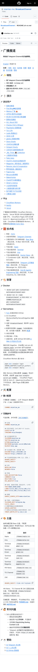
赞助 (15, 70)
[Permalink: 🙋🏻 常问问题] (1, 609)
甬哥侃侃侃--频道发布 (14, 169)
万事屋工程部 (11, 194)
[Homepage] (19, 3)
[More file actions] (35, 43)
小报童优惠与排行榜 (13, 188)
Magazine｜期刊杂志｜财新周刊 (17, 164)
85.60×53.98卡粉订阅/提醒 (16, 117)
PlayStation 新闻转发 (13, 128)
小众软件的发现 (11, 186)
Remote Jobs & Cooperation (16, 166)
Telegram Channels (24, 237)
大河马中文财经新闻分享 (14, 150)
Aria (18, 252)
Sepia (16, 247)
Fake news (10, 158)
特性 (9, 68)
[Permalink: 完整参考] (1, 413)
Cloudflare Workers (13, 203)
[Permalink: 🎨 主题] (1, 518)
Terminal (20, 250)
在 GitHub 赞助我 (12, 650)
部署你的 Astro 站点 (16, 224)
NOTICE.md (11, 604)
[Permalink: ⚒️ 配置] (1, 389)
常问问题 (9, 70)
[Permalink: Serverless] (1, 309)
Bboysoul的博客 (12, 175)
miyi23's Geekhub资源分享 (16, 161)
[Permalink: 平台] (1, 198)
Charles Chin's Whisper (14, 125)
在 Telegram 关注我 (13, 645)
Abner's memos (12, 183)
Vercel (8, 208)
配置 (29, 68)
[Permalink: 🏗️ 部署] (1, 279)
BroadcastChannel (23, 9)
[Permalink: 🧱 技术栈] (1, 228)
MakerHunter (11, 177)
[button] (32, 363)
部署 (25, 68)
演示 (14, 68)
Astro (13, 234)
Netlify (8, 205)
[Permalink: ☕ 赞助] (1, 639)
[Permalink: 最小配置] (1, 395)
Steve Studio (11, 142)
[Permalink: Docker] (1, 285)
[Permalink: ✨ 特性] (1, 75)
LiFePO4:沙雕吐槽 (12, 144)
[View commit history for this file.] (35, 33)
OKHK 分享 (10, 136)
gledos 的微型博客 (13, 139)
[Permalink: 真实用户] (1, 101)
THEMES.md (23, 602)
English (5, 64)
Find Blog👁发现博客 (13, 108)
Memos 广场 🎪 (12, 111)
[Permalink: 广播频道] (1, 50)
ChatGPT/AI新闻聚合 (13, 180)
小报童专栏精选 (11, 155)
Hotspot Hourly (12, 147)
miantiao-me (9, 9)
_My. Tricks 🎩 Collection (15, 153)
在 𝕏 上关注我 (11, 648)
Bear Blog (29, 239)
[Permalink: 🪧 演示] (1, 95)
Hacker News (25, 255)
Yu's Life (9, 130)
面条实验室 (10, 106)
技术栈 (19, 68)
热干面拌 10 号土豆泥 (13, 191)
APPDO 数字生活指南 (14, 114)
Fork (8, 313)
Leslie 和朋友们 (11, 133)
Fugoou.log (10, 172)
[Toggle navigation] (3, 3)
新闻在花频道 (11, 119)
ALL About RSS (12, 122)
